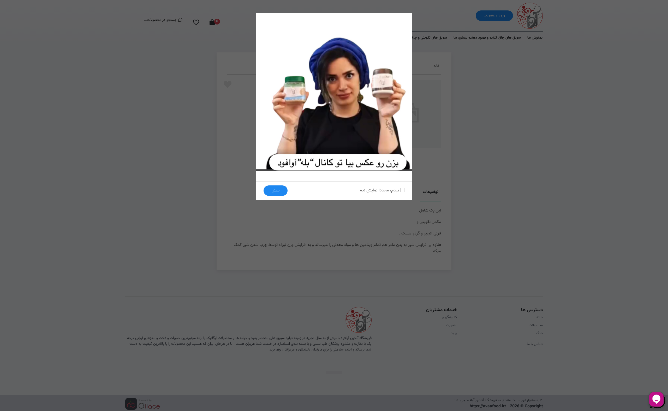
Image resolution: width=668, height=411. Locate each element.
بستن (275, 191)
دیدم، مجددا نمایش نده (380, 191)
